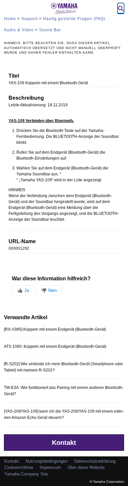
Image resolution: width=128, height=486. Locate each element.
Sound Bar (50, 30)
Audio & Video (19, 30)
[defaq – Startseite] (64, 8)
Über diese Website (86, 467)
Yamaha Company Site (26, 474)
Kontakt (64, 442)
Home (10, 18)
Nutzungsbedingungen (47, 461)
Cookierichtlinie (18, 467)
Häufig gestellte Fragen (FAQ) (74, 18)
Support (29, 18)
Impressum (50, 467)
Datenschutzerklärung (95, 461)
